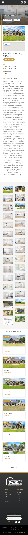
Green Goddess (8, 413)
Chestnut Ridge (8, 434)
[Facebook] (22, 2)
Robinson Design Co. (19, 532)
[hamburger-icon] (2, 2)
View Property (7, 351)
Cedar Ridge (7, 456)
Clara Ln (6, 370)
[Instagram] (25, 2)
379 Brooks (7, 349)
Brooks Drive (7, 392)
